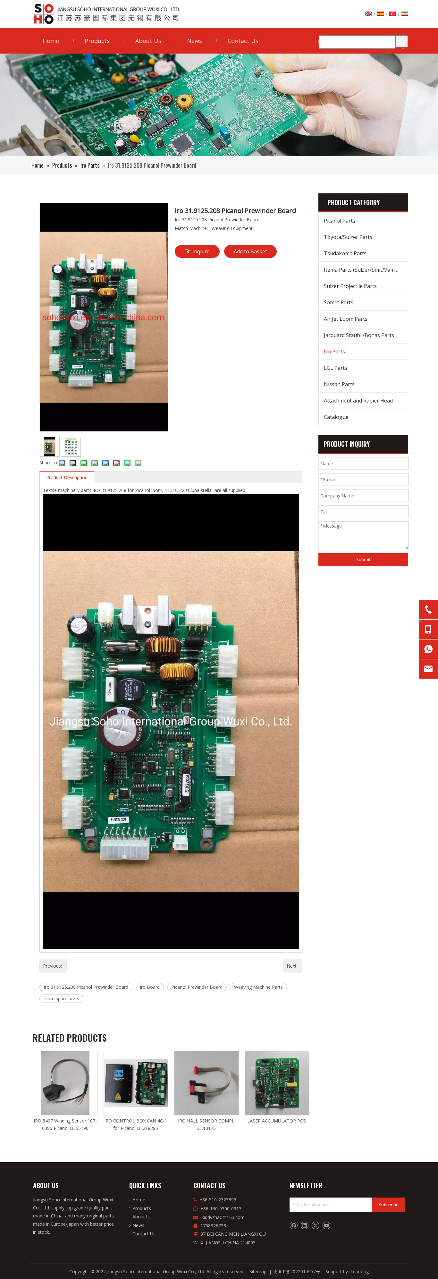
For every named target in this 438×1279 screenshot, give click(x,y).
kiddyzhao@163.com (223, 1217)
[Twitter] (315, 1225)
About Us (142, 1217)
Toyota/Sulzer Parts (348, 237)
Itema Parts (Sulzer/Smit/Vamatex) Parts (366, 269)
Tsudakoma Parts (345, 253)
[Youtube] (326, 1225)
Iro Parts (334, 351)
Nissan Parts (339, 384)
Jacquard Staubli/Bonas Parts (359, 335)
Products (141, 1208)
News (138, 1225)
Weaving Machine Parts (258, 987)
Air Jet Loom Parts (345, 318)
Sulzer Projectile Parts (350, 286)
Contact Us (144, 1234)
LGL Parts (335, 367)
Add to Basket (250, 251)
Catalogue (336, 416)
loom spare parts (61, 998)
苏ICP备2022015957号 (297, 1271)
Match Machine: (191, 228)
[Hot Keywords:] (402, 41)
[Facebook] (294, 1225)
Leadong (359, 1271)
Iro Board (150, 987)
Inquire (201, 251)
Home (138, 1200)
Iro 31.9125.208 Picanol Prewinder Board (86, 987)
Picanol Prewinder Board (197, 987)
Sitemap (257, 1271)
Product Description (67, 477)
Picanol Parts (339, 220)
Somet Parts (338, 302)
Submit (363, 559)
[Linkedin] (304, 1225)
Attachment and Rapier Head (358, 400)
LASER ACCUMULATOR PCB (276, 1121)
